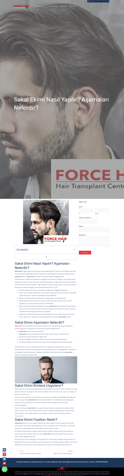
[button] (74, 249)
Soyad (96, 213)
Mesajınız (82, 235)
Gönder (85, 252)
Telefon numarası (85, 218)
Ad (79, 213)
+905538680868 (101, 462)
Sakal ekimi (18, 326)
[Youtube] (4, 463)
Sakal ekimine (19, 397)
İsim (81, 207)
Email (81, 226)
